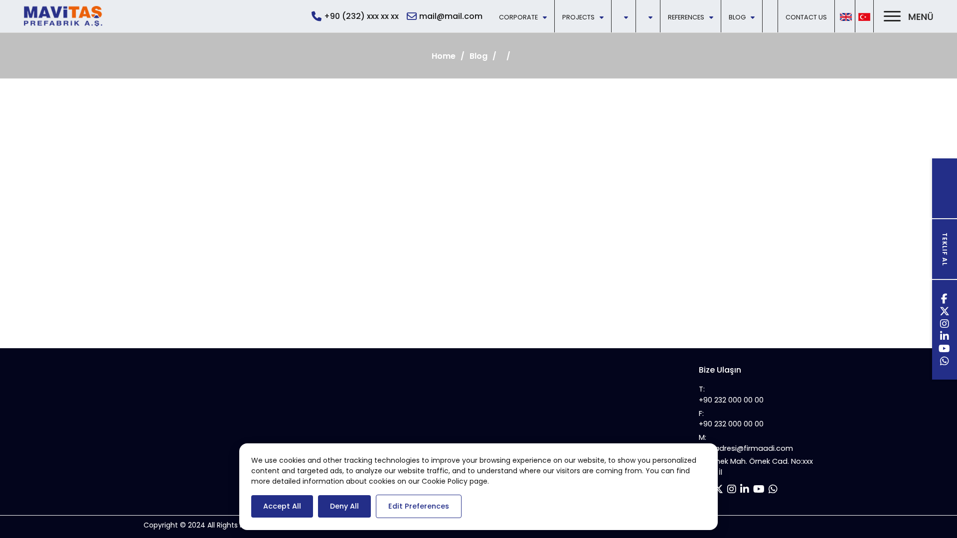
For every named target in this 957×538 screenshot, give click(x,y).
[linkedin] (945, 337)
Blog (737, 17)
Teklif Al (945, 249)
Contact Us (806, 17)
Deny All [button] (344, 506)
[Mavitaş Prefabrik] (63, 16)
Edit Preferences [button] (418, 506)
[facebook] (944, 300)
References (686, 17)
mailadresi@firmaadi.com (746, 448)
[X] (945, 312)
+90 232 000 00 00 (731, 400)
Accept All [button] (282, 506)
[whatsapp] (945, 362)
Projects (578, 17)
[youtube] (945, 350)
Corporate (518, 17)
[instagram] (945, 325)
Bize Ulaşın (720, 370)
